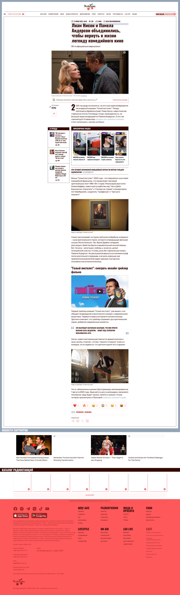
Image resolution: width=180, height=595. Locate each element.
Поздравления (82, 535)
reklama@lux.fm (18, 570)
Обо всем (81, 532)
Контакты (149, 551)
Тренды (125, 520)
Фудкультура (150, 520)
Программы (127, 535)
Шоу (79, 517)
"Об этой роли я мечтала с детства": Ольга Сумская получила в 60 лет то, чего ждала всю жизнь (61, 138)
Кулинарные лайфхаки (153, 517)
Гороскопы (104, 517)
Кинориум (84, 96)
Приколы (103, 511)
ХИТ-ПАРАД (104, 541)
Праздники (104, 520)
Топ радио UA (118, 14)
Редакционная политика (154, 545)
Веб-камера (127, 538)
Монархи (81, 511)
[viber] (87, 421)
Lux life (127, 14)
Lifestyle (101, 14)
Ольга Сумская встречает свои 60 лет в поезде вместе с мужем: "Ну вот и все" (61, 154)
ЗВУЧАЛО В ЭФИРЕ (106, 538)
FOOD (94, 14)
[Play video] (99, 291)
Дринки (148, 514)
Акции (134, 14)
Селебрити (81, 514)
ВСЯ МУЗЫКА (104, 532)
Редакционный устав (153, 543)
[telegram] (73, 421)
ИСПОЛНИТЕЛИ (105, 535)
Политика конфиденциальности (153, 539)
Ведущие (126, 532)
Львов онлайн (127, 544)
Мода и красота (72, 14)
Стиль (125, 517)
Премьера (80, 412)
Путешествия (82, 541)
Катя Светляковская (113, 21)
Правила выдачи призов (154, 548)
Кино (62, 14)
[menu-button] (5, 14)
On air (108, 14)
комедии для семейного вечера (109, 119)
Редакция (149, 557)
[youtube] (47, 509)
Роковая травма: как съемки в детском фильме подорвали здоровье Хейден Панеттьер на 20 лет (60, 172)
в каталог (90, 495)
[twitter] (82, 421)
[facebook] (77, 421)
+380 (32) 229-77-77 (20, 550)
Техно (80, 538)
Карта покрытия (128, 541)
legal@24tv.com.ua (19, 563)
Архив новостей (151, 554)
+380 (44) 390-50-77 (20, 557)
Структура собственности (154, 535)
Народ (54, 108)
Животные (104, 514)
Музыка (80, 523)
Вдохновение (85, 14)
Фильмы (88, 412)
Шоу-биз (43, 14)
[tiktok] (41, 509)
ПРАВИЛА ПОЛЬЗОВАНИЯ (153, 532)
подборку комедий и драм (114, 397)
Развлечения (53, 14)
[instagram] (22, 509)
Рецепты (149, 511)
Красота (126, 514)
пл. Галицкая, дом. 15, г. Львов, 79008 (50, 550)
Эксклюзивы (82, 520)
